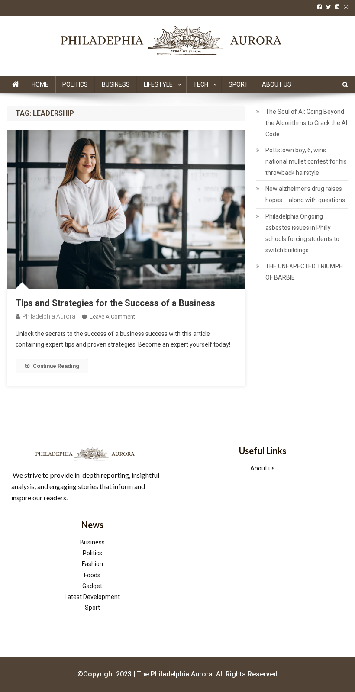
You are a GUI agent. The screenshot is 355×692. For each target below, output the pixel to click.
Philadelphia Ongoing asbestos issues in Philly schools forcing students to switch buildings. (302, 233)
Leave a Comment (112, 316)
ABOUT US (276, 84)
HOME (40, 84)
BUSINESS (116, 84)
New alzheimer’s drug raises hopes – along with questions (305, 194)
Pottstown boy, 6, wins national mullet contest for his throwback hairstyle (306, 161)
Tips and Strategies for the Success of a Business (115, 303)
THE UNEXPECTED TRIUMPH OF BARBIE (304, 272)
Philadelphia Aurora (48, 316)
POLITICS (75, 84)
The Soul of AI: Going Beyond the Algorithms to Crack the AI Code (306, 123)
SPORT (238, 84)
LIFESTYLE (158, 84)
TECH (200, 84)
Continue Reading (56, 366)
